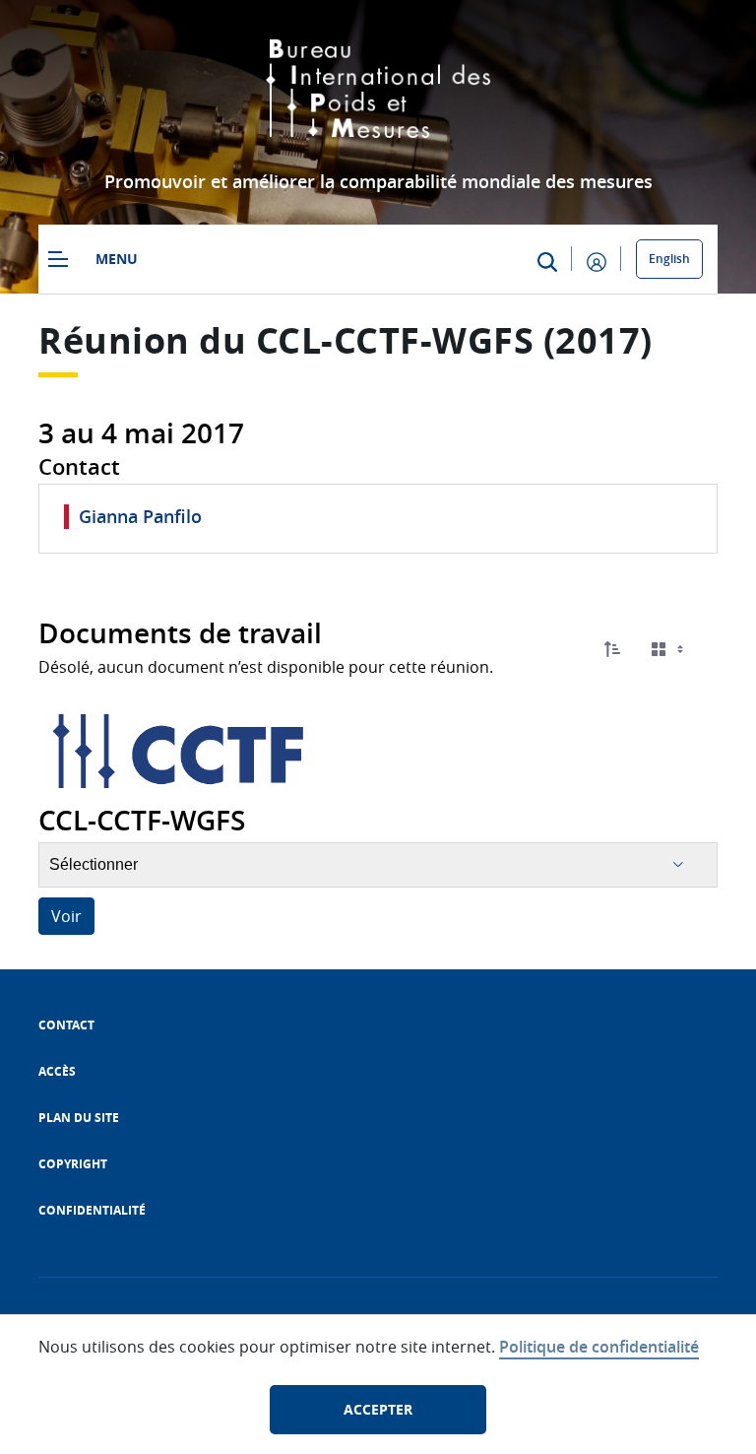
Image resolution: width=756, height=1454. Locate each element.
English (669, 258)
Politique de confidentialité (599, 1346)
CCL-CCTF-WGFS (395, 340)
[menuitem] (66, 1025)
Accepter (378, 1409)
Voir (66, 916)
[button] (612, 649)
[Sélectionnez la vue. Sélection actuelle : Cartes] (669, 649)
